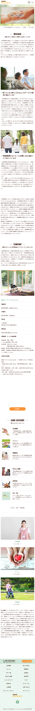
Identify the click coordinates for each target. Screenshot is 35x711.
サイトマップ (26, 690)
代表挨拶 (22, 507)
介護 (17, 507)
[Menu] (32, 2)
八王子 (12, 507)
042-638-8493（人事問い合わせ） (9, 308)
